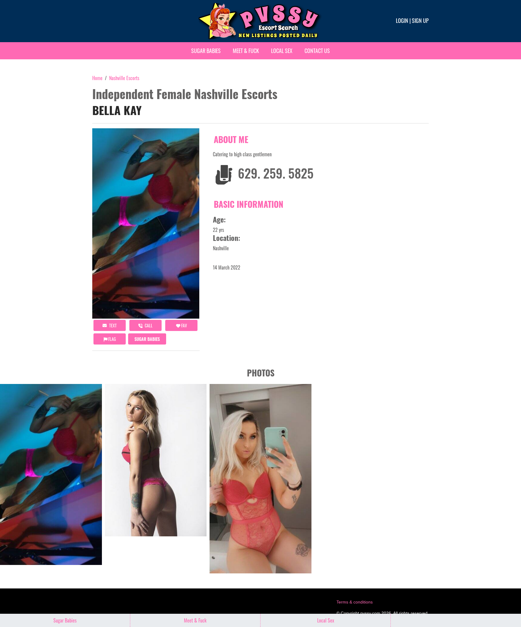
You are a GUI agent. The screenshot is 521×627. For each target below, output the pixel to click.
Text (112, 325)
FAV (183, 325)
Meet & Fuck (246, 51)
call (148, 325)
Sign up (420, 20)
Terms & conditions (354, 602)
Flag (111, 339)
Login (402, 20)
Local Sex (281, 51)
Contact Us (317, 51)
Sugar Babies (206, 51)
